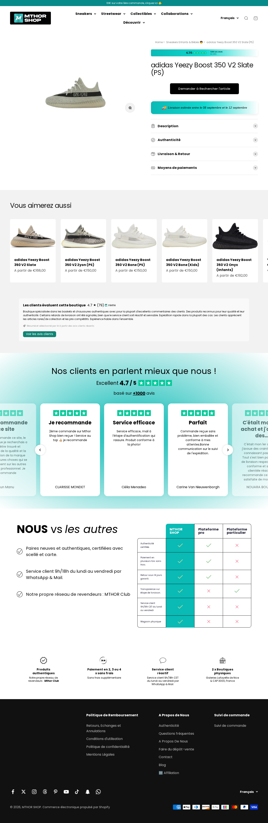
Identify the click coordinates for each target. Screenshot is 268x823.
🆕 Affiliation (169, 772)
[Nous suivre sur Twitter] (23, 792)
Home (159, 42)
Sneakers (83, 13)
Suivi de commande (230, 725)
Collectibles (141, 13)
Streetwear (111, 13)
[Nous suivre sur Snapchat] (87, 792)
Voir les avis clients (39, 334)
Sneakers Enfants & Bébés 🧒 (184, 42)
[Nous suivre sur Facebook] (13, 792)
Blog (162, 765)
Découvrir (132, 22)
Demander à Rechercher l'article (204, 88)
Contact (166, 757)
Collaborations (174, 13)
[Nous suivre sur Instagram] (34, 792)
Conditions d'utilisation (104, 738)
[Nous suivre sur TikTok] (77, 792)
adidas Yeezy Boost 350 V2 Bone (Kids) (183, 262)
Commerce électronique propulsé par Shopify (76, 807)
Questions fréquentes (176, 733)
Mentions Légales (100, 754)
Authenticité (169, 725)
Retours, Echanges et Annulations (103, 728)
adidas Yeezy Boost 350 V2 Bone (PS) (133, 262)
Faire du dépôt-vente (176, 749)
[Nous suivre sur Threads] (45, 792)
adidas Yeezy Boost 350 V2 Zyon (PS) (82, 262)
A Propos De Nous (173, 741)
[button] (40, 450)
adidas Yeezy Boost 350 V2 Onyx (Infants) (234, 264)
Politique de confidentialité (108, 746)
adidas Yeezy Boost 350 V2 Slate (31, 262)
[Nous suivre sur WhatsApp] (98, 792)
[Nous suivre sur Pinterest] (55, 792)
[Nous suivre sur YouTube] (66, 792)
